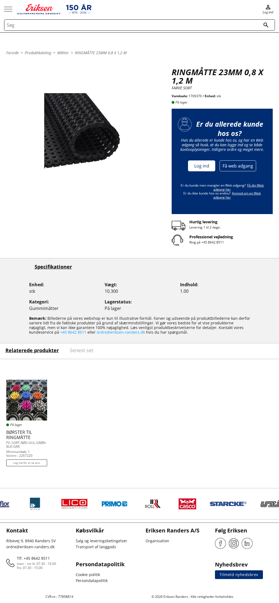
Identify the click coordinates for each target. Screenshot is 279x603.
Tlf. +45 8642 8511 (33, 558)
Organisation (157, 540)
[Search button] (266, 25)
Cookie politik (88, 574)
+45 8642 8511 (212, 242)
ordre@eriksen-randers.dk (121, 332)
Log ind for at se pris (26, 463)
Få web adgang (238, 166)
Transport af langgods (96, 546)
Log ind (201, 166)
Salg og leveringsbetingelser (101, 540)
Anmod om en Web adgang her (237, 195)
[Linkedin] (247, 543)
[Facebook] (220, 543)
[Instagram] (233, 543)
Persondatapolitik (92, 580)
